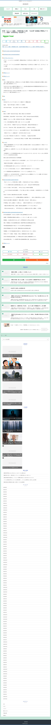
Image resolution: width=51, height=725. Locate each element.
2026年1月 (5, 503)
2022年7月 (5, 598)
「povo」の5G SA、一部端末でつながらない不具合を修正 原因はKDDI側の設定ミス (21, 124)
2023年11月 (5, 562)
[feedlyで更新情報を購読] (13, 260)
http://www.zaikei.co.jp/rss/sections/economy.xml (13, 212)
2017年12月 (5, 698)
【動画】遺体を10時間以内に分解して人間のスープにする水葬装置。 (14, 482)
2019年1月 (5, 694)
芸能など (4, 715)
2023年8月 (5, 569)
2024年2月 (5, 555)
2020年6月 (5, 655)
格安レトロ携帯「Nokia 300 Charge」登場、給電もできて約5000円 (17, 113)
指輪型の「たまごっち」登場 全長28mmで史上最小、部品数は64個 (17, 119)
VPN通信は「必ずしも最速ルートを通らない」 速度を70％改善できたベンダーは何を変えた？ (23, 202)
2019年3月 (5, 689)
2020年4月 (5, 660)
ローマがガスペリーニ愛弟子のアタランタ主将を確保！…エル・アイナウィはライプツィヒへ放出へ (24, 160)
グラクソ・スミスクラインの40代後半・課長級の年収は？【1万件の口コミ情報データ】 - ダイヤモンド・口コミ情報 (26, 61)
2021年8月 (5, 623)
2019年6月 (5, 682)
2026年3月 (5, 498)
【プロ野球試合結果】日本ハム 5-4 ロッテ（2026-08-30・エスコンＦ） (18, 165)
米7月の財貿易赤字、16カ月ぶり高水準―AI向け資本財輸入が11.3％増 (18, 214)
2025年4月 (5, 523)
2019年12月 (5, 669)
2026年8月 (5, 487)
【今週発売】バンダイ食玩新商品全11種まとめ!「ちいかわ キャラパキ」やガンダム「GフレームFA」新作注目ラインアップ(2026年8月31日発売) (26, 154)
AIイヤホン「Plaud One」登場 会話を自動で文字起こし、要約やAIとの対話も (20, 127)
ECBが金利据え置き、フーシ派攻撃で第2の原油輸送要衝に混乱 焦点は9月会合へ (20, 239)
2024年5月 (5, 548)
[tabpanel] (7, 21)
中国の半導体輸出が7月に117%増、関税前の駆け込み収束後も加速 (17, 228)
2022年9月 (5, 594)
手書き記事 (5, 713)
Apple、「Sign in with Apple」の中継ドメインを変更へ (15, 104)
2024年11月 (5, 535)
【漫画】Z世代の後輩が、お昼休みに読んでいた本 (14, 163)
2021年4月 (5, 632)
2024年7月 (5, 544)
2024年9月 (5, 539)
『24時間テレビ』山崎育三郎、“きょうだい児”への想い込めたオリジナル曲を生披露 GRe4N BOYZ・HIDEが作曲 (26, 150)
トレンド (4, 708)
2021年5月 (5, 630)
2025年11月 (5, 507)
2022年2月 (5, 610)
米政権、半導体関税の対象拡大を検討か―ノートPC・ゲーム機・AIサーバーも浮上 (20, 217)
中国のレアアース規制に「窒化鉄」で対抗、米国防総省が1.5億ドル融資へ (19, 233)
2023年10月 (5, 564)
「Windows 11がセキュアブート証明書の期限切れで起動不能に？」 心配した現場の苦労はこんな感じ (24, 197)
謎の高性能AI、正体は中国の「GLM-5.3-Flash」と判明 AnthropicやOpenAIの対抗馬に (21, 116)
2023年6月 (5, 573)
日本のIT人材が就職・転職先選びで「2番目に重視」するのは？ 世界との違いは (20, 200)
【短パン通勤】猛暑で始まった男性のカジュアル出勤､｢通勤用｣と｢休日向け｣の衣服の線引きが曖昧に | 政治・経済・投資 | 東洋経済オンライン (26, 83)
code (4, 99)
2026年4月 (5, 496)
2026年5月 (5, 494)
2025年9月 (5, 512)
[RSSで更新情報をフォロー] (37, 260)
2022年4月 (5, 605)
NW (4, 96)
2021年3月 (5, 635)
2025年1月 (5, 530)
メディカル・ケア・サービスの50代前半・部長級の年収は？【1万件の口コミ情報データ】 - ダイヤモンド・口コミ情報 (26, 65)
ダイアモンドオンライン (8, 58)
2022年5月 (5, 603)
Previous (0, 21)
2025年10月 (5, 510)
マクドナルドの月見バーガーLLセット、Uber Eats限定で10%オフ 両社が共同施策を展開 (22, 130)
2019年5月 (5, 685)
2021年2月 (5, 637)
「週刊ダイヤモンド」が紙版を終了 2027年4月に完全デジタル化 (17, 132)
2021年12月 (5, 614)
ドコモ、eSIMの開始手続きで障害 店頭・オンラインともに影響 (17, 121)
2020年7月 (5, 653)
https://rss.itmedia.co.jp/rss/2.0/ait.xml (10, 179)
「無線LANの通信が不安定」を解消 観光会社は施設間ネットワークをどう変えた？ (21, 205)
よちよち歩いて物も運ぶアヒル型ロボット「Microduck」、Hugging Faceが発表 (20, 135)
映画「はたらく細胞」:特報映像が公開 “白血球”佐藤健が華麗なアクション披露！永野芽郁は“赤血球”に (23, 46)
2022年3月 (5, 607)
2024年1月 (5, 557)
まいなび (5, 142)
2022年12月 (5, 587)
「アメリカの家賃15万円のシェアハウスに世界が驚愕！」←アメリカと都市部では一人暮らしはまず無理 (19, 479)
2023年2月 (5, 582)
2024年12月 (5, 532)
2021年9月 (5, 621)
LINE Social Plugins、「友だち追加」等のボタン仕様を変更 (16, 107)
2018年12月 (5, 696)
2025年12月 (5, 505)
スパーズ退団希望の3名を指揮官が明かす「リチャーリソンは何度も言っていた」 (20, 171)
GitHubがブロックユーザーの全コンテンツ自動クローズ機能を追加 (17, 102)
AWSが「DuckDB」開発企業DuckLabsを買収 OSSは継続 (15, 194)
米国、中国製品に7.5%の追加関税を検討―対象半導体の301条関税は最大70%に (20, 222)
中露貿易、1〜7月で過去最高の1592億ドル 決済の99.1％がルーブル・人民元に (20, 231)
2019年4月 (5, 687)
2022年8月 (5, 596)
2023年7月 (5, 571)
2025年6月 (5, 519)
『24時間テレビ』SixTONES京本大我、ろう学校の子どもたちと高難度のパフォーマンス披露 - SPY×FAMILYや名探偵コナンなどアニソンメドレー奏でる (25, 175)
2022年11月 (5, 589)
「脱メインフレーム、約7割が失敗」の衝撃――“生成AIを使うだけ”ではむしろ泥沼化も (21, 182)
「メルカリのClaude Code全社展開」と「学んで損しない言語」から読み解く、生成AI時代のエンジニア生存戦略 (26, 191)
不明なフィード (6, 72)
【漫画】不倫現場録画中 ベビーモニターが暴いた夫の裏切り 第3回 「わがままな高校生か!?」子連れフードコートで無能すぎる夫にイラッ (26, 145)
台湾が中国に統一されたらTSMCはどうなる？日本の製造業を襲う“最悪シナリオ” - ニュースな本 (23, 68)
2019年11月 (5, 671)
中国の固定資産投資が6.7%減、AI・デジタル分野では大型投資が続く (18, 225)
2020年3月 (5, 662)
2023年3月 (5, 580)
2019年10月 (5, 673)
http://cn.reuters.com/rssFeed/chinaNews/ (11, 51)
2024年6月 (5, 546)
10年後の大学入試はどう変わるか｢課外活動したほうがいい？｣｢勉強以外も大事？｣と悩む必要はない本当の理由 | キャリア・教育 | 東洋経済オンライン (26, 91)
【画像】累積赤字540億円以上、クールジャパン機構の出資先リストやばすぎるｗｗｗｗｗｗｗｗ (18, 477)
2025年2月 (5, 528)
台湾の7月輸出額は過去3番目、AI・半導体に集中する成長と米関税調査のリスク (20, 236)
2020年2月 (5, 664)
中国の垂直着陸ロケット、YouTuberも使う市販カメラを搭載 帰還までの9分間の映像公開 (22, 138)
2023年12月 (5, 560)
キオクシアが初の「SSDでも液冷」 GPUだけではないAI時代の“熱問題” (18, 187)
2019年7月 (5, 680)
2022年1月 (5, 612)
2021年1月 (5, 639)
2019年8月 (5, 678)
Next (50, 21)
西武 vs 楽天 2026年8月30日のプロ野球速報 (12, 157)
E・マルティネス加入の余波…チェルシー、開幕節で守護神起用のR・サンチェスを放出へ (22, 168)
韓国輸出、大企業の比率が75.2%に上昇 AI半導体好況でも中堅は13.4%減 (19, 220)
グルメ (4, 706)
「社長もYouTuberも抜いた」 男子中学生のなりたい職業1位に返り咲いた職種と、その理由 (22, 208)
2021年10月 (5, 619)
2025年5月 (5, 521)
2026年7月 (5, 489)
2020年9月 (5, 648)
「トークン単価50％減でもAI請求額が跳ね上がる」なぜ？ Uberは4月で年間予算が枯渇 (21, 184)
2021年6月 (5, 628)
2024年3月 (5, 553)
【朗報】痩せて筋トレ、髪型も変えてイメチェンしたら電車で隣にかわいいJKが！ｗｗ (17, 475)
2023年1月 (5, 585)
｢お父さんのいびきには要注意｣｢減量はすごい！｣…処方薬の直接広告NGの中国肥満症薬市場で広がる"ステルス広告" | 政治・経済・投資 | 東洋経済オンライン (25, 87)
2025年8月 (5, 514)
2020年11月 (5, 644)
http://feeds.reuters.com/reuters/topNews (11, 54)
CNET (4, 111)
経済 (4, 79)
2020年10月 (5, 646)
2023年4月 (5, 578)
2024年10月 (5, 537)
